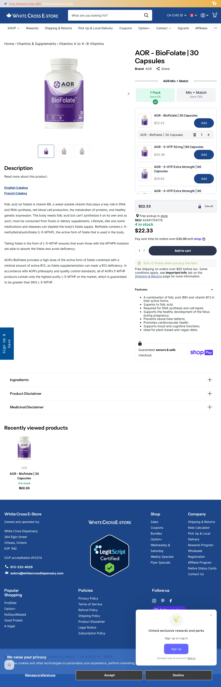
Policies (85, 590)
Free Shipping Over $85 (25, 3)
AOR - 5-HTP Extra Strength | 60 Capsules (177, 169)
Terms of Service (90, 604)
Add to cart (183, 250)
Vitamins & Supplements (36, 43)
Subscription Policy (91, 633)
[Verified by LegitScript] (109, 556)
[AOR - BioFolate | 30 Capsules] (24, 448)
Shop (155, 514)
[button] (194, 134)
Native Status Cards (202, 568)
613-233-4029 (21, 567)
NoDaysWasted (15, 614)
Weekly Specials (162, 556)
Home (9, 43)
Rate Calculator (199, 527)
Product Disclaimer (91, 621)
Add (204, 123)
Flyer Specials (160, 562)
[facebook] (171, 600)
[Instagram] (154, 601)
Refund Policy (88, 610)
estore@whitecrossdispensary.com (36, 573)
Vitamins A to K (71, 43)
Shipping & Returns (148, 276)
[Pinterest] (162, 601)
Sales (154, 522)
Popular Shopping (13, 592)
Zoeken (146, 15)
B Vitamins (95, 43)
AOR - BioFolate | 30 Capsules (176, 115)
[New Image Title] (110, 522)
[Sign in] (204, 15)
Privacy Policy (88, 598)
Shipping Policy (89, 616)
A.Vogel (9, 626)
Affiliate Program (200, 562)
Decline (178, 675)
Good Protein (13, 620)
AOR (148, 69)
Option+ (10, 608)
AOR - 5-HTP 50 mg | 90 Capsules (179, 147)
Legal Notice (87, 627)
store (164, 216)
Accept (109, 675)
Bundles (156, 533)
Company (197, 514)
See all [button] (209, 206)
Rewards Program (200, 545)
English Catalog (16, 187)
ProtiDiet (10, 603)
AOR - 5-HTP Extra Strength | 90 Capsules (177, 193)
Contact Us (196, 574)
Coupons (157, 527)
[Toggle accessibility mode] (214, 3)
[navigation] (46, 151)
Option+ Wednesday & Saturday (160, 545)
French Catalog (15, 193)
